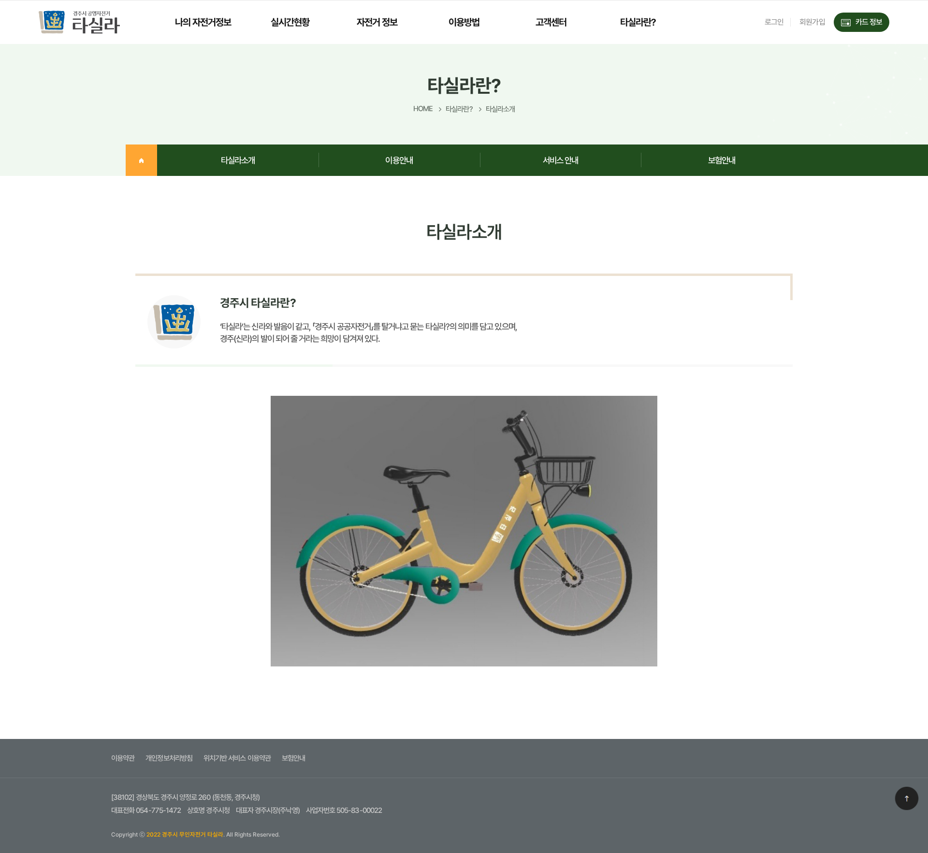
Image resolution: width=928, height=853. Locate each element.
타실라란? (638, 22)
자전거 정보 (377, 22)
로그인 (774, 22)
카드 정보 (869, 22)
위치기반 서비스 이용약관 (237, 758)
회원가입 (812, 22)
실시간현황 (290, 22)
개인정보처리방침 (168, 758)
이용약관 (122, 758)
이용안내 (398, 160)
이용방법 (464, 22)
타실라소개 (238, 160)
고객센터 (551, 22)
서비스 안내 (560, 160)
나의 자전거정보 (203, 22)
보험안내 (721, 160)
